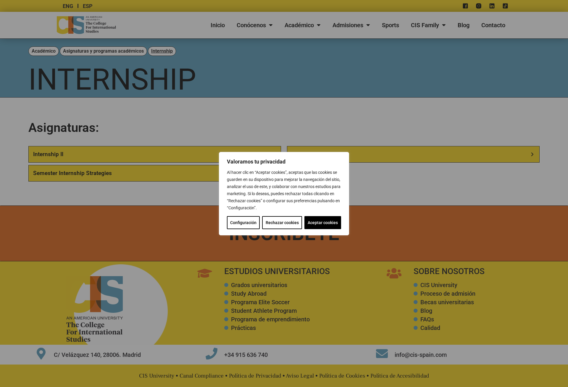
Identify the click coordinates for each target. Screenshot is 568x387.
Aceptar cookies (323, 222)
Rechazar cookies (282, 222)
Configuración (243, 222)
